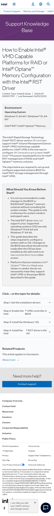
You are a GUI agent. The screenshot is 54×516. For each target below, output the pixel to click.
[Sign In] (33, 4)
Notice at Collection (36, 465)
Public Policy (9, 438)
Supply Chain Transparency (39, 455)
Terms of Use (33, 446)
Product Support (12, 11)
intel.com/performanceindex (33, 478)
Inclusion (6, 433)
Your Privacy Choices (11, 465)
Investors (7, 417)
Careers (6, 422)
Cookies (31, 451)
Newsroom (8, 411)
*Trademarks (7, 451)
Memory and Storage (33, 11)
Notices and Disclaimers (28, 481)
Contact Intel (9, 406)
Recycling (32, 460)
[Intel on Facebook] (4, 508)
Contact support (27, 384)
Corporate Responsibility (15, 428)
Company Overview (12, 400)
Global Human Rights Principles (21, 487)
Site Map (6, 460)
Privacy (5, 455)
